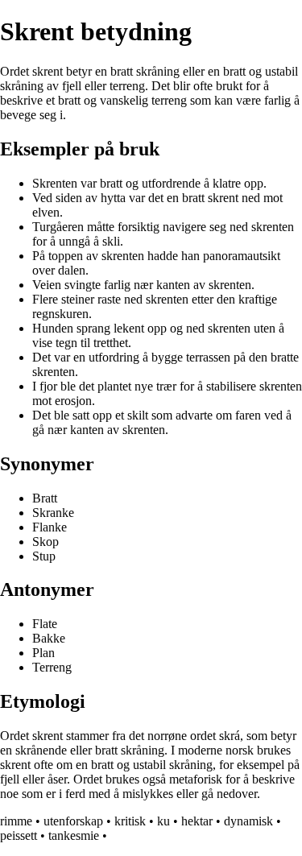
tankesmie (73, 835)
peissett (18, 835)
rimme (16, 821)
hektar (197, 821)
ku (163, 821)
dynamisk (248, 821)
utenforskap (73, 821)
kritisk (130, 821)
